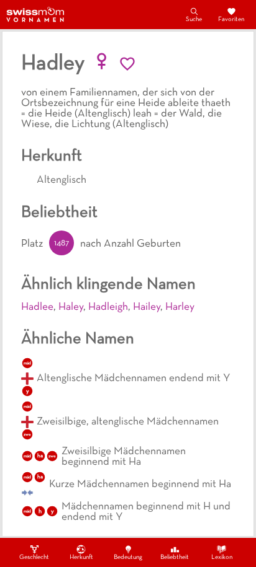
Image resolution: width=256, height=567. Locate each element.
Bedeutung (128, 557)
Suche (194, 19)
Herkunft (81, 557)
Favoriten (231, 19)
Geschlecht (34, 557)
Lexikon (221, 557)
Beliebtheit (174, 557)
